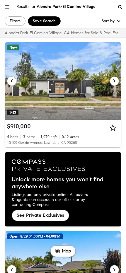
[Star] (113, 127)
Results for (56, 6)
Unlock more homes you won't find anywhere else (57, 183)
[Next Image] (114, 81)
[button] (7, 7)
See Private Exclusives (40, 215)
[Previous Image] (11, 81)
